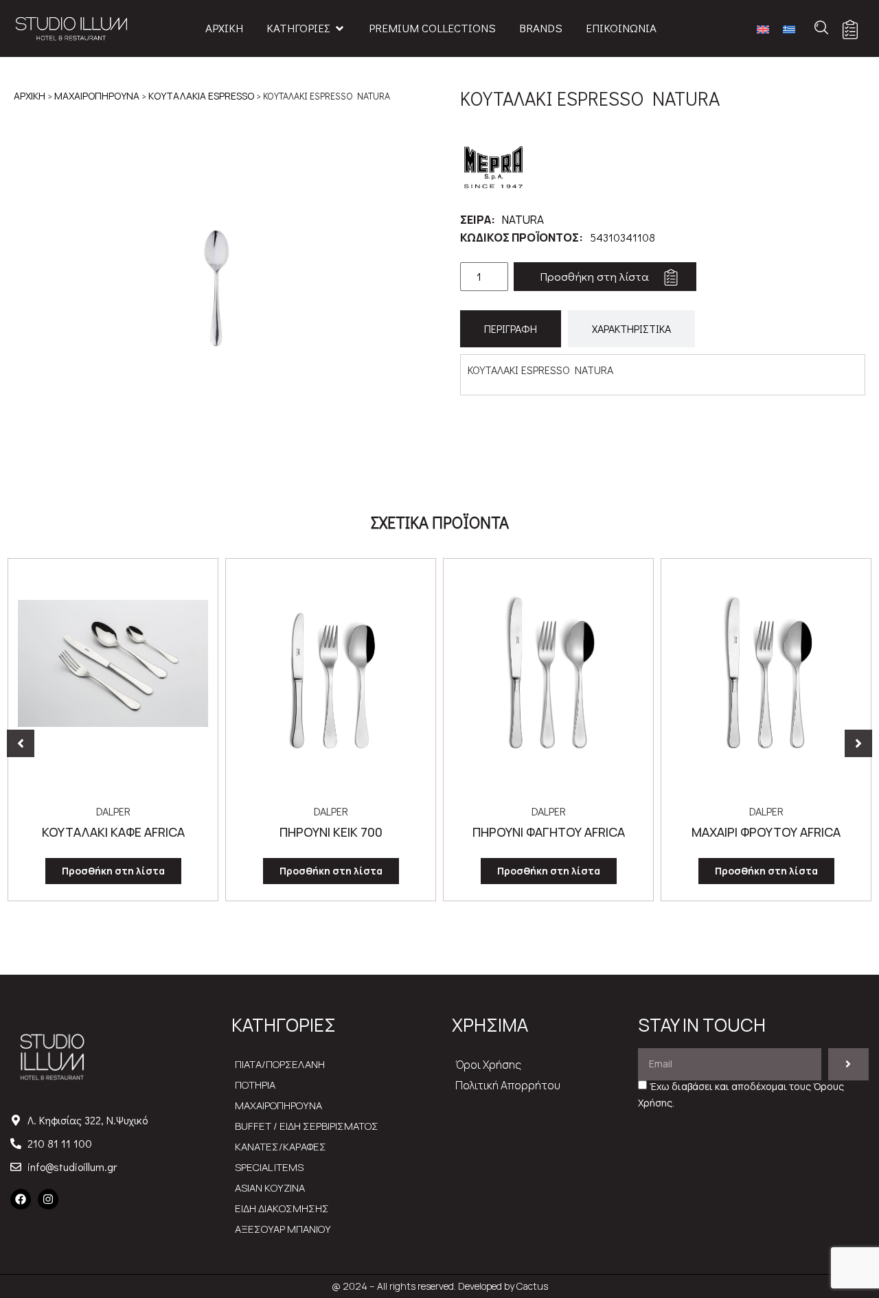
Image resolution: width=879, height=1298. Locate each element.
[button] (20, 743)
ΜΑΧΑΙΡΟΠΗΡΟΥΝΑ (96, 95)
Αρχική (29, 95)
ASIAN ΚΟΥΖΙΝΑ (270, 1188)
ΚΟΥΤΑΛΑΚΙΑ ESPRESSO (201, 95)
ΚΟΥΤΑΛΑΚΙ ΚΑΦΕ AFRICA (113, 832)
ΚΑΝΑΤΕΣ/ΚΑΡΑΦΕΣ (280, 1146)
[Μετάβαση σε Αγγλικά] (763, 28)
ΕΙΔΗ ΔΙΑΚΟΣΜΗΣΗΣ (282, 1208)
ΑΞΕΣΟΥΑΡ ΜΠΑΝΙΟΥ (283, 1229)
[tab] (510, 328)
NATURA (523, 219)
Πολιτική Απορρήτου (507, 1085)
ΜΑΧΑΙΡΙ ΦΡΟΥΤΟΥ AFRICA (766, 832)
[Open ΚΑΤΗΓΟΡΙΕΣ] (339, 28)
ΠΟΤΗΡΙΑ (255, 1085)
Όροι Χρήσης (488, 1064)
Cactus (532, 1286)
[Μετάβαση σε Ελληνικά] (789, 28)
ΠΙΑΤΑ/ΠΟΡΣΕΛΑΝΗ (280, 1064)
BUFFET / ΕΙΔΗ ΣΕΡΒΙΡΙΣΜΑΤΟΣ (306, 1126)
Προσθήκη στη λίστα (594, 276)
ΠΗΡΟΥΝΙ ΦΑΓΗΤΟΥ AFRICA (548, 832)
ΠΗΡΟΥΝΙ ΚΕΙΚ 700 (331, 832)
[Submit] (848, 1064)
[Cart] (850, 29)
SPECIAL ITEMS (269, 1167)
